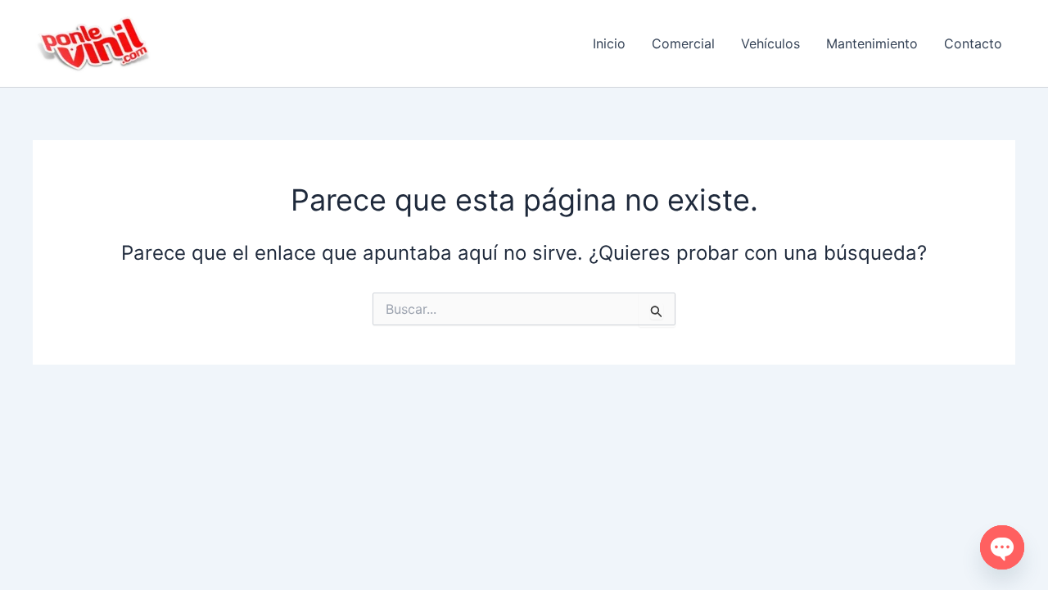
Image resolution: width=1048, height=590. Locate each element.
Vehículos (770, 43)
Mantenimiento (872, 43)
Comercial (683, 43)
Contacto (973, 43)
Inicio (609, 43)
